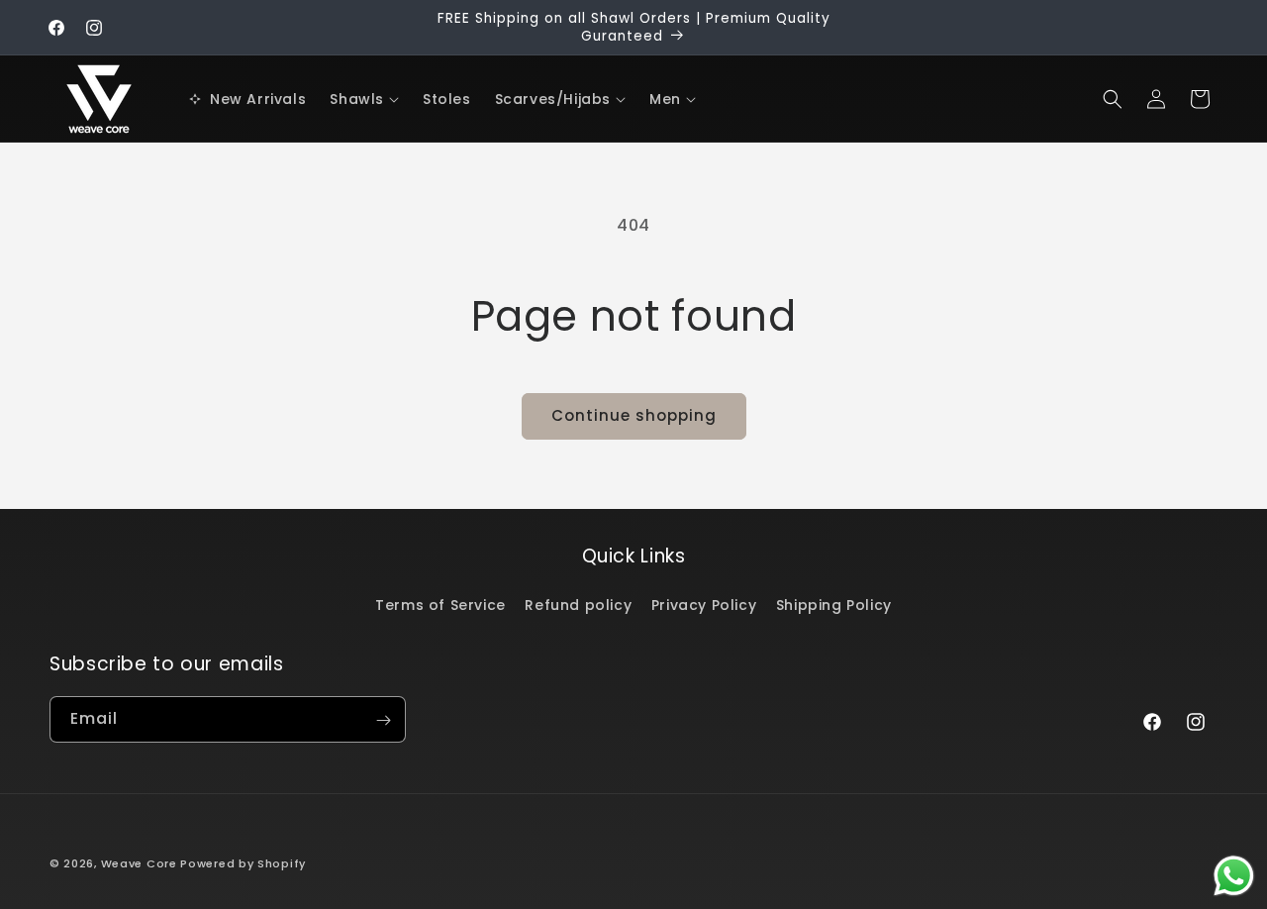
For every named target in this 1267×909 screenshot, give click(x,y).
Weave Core (139, 863)
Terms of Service (440, 605)
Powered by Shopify (243, 863)
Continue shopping (634, 415)
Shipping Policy (834, 605)
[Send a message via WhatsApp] (1234, 876)
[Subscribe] (383, 720)
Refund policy (578, 605)
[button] (364, 99)
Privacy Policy (703, 605)
